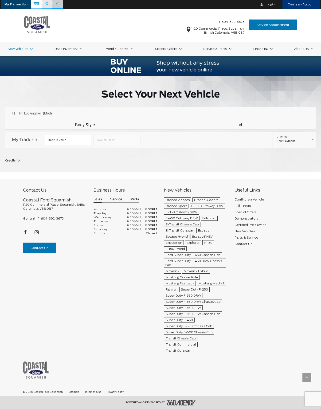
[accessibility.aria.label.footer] (181, 402)
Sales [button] (98, 199)
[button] (16, 4)
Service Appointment (273, 25)
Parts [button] (134, 199)
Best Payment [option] (286, 141)
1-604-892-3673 (231, 22)
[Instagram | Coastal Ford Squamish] (36, 233)
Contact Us (39, 248)
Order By (282, 137)
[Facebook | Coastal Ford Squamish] (25, 233)
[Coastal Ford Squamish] (36, 370)
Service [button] (116, 199)
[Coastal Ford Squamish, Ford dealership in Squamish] (37, 24)
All (241, 124)
